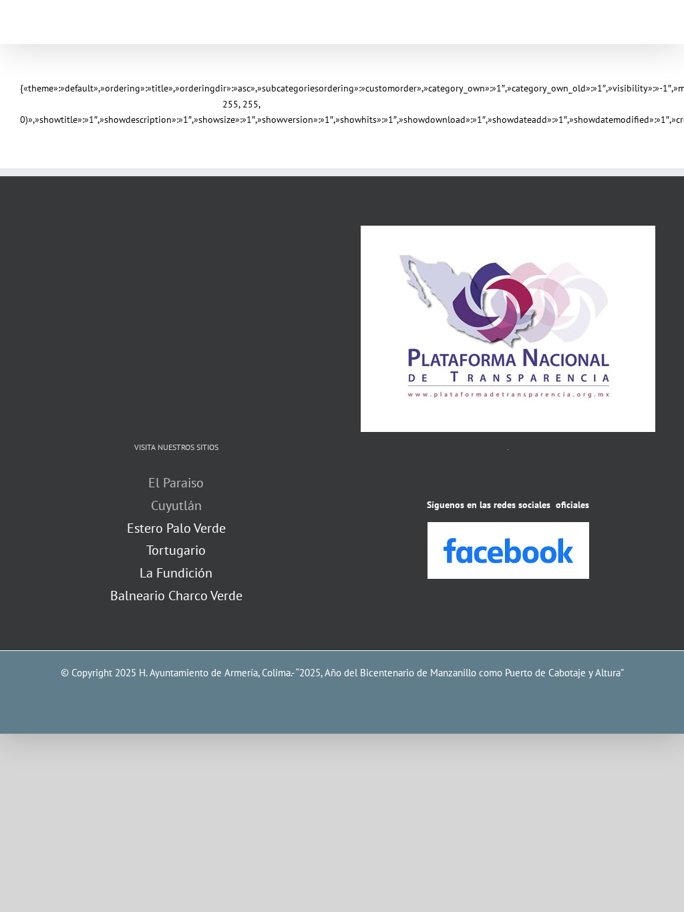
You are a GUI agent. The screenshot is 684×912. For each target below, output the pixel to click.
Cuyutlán (176, 505)
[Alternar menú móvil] (658, 24)
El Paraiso (176, 482)
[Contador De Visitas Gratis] (508, 479)
